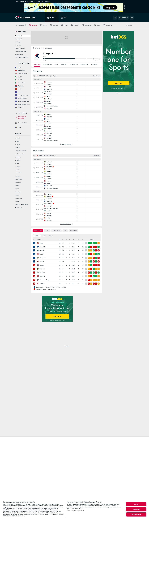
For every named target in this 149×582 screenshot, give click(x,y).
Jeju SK (42, 254)
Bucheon (42, 276)
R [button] (73, 239)
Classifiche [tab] (38, 230)
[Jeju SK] (38, 254)
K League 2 (18, 39)
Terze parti (21, 515)
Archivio (94, 64)
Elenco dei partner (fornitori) (75, 510)
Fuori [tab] (51, 236)
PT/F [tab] (65, 230)
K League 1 (18, 36)
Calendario (74, 64)
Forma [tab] (47, 230)
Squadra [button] (39, 239)
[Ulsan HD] (38, 247)
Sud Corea (48, 48)
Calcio (37, 48)
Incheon (42, 269)
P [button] (69, 239)
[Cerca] (115, 18)
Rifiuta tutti (136, 509)
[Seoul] (38, 243)
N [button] (66, 239)
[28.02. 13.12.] (71, 58)
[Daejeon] (38, 272)
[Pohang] (38, 261)
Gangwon (42, 258)
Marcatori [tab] (73, 230)
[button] (99, 58)
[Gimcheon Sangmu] (38, 280)
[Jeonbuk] (38, 250)
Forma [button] (92, 239)
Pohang (42, 261)
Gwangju (42, 283)
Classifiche (84, 64)
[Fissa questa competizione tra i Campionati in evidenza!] (55, 53)
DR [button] (78, 239)
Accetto (136, 504)
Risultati (64, 64)
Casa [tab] (44, 236)
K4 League (18, 45)
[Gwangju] (38, 284)
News (56, 64)
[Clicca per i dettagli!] (67, 83)
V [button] (62, 239)
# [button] (33, 239)
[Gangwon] (38, 258)
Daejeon (42, 272)
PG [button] (59, 239)
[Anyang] (38, 265)
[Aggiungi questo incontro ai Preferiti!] (34, 83)
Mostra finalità (136, 514)
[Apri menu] (132, 18)
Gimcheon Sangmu (45, 280)
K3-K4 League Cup (20, 51)
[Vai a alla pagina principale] (26, 17)
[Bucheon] (38, 276)
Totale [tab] (37, 236)
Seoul (41, 243)
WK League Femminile (22, 57)
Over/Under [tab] (56, 230)
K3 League (18, 42)
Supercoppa (19, 54)
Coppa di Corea (20, 48)
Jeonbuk (42, 250)
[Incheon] (38, 269)
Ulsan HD (42, 247)
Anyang (42, 265)
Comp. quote (47, 64)
